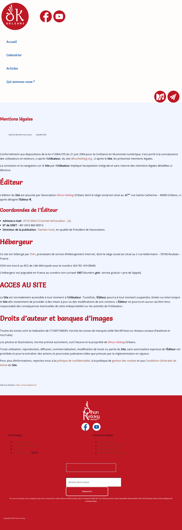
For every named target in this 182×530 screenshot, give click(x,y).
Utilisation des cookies (109, 449)
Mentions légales (106, 442)
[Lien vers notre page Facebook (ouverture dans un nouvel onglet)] (85, 427)
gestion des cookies (124, 360)
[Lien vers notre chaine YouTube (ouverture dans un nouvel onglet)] (97, 427)
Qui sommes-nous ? (20, 82)
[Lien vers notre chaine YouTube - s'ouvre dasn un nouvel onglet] (59, 16)
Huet (51, 229)
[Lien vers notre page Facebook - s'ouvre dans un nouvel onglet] (46, 16)
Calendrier (14, 55)
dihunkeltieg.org (81, 158)
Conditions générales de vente (113, 452)
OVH (32, 254)
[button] (160, 97)
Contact (17, 449)
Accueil (11, 42)
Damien (43, 229)
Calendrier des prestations (26, 445)
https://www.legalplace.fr (26, 385)
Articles (12, 68)
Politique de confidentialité (111, 445)
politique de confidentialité (73, 360)
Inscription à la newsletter (77, 476)
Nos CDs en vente (22, 442)
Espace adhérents (22, 452)
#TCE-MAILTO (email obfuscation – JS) (47, 221)
